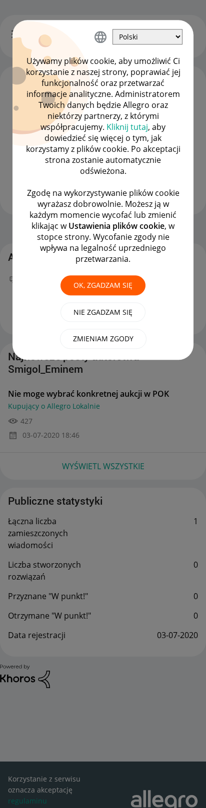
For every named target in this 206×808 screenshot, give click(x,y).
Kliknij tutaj (127, 126)
